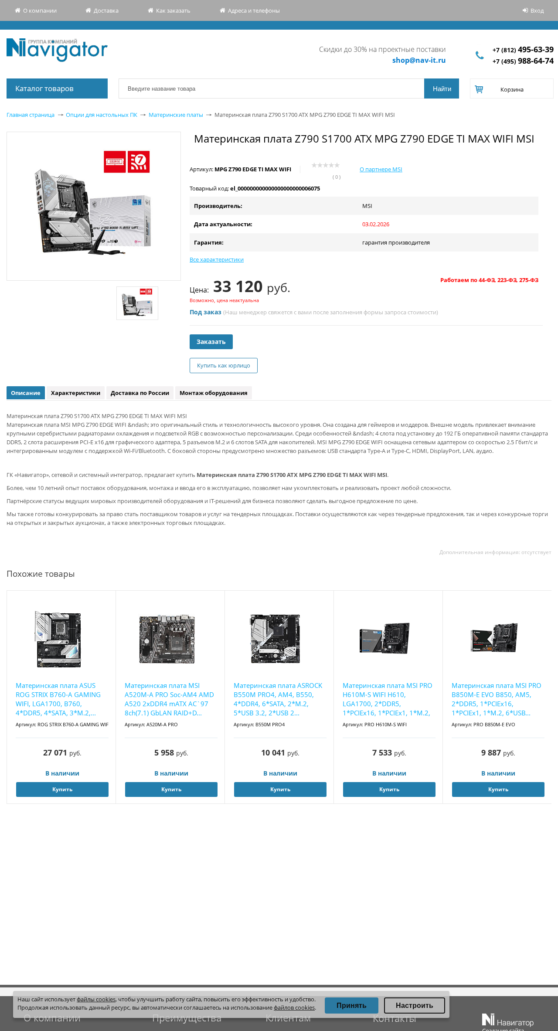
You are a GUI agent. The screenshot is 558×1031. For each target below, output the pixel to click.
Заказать (211, 341)
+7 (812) (523, 50)
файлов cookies (294, 1007)
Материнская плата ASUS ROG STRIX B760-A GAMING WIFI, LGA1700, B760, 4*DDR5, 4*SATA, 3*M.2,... (58, 699)
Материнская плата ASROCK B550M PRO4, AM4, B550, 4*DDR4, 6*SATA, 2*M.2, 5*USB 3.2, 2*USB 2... (278, 699)
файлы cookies (96, 999)
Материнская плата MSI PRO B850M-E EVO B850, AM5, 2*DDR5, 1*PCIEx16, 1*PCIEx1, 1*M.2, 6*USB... (496, 699)
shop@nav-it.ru (419, 60)
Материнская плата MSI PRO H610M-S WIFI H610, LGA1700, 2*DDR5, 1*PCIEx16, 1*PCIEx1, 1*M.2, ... (387, 699)
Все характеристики (217, 259)
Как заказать (173, 10)
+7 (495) (523, 61)
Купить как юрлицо (223, 365)
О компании (40, 10)
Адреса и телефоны (254, 10)
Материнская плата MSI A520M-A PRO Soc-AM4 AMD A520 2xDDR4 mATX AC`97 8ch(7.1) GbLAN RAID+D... (169, 699)
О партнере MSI (381, 169)
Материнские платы (176, 115)
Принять (352, 1005)
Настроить (414, 1005)
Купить (62, 789)
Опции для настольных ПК (101, 115)
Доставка (106, 10)
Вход (537, 10)
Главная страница (30, 115)
